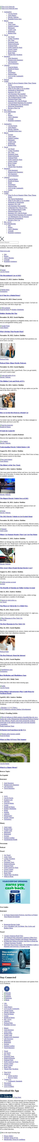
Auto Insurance (13, 58)
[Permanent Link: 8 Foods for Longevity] (6, 425)
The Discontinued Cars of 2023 (10, 275)
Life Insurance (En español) (17, 94)
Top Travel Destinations (15, 87)
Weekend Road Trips (14, 99)
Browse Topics (13, 1077)
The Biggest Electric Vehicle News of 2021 (14, 498)
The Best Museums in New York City (12, 624)
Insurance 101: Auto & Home (17, 101)
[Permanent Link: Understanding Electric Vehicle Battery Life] (4, 441)
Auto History (12, 15)
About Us (7, 1074)
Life (5, 1003)
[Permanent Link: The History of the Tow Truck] (6, 459)
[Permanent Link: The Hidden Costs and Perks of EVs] (7, 375)
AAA (6, 796)
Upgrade (11, 119)
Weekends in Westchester (16, 90)
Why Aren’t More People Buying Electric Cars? (16, 568)
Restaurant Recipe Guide (12, 924)
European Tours (13, 42)
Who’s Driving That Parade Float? (12, 331)
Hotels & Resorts (13, 44)
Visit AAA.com (5, 251)
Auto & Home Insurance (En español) (20, 103)
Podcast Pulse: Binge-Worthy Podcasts (13, 363)
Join (9, 113)
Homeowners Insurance (15, 60)
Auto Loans (12, 24)
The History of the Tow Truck (10, 465)
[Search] (1, 236)
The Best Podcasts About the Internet (12, 655)
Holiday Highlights (18, 309)
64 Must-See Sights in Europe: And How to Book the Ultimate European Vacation (21, 942)
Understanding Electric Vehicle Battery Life (15, 447)
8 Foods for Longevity (7, 431)
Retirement (11, 31)
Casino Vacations (13, 38)
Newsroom (7, 1083)
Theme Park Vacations (15, 54)
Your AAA (7, 1072)
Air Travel (11, 37)
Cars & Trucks (12, 13)
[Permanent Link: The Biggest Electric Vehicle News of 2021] (7, 493)
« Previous (3, 707)
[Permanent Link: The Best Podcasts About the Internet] (7, 650)
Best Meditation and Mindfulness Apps (13, 675)
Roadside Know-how (15, 19)
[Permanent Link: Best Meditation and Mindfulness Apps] (6, 669)
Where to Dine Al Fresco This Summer (13, 739)
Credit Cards (12, 29)
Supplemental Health (10, 839)
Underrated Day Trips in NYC (17, 95)
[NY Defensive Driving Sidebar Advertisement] (15, 709)
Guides (6, 81)
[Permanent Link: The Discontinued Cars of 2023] (2, 270)
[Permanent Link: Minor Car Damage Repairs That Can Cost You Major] (3, 529)
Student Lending (13, 26)
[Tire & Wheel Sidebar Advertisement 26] (15, 973)
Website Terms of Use (11, 1138)
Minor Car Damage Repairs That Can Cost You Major (18, 534)
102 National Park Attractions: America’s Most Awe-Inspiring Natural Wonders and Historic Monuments (20, 938)
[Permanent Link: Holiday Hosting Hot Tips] (5, 308)
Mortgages (11, 28)
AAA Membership (10, 111)
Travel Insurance (13, 63)
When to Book (8, 876)
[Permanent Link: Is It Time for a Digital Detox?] (4, 290)
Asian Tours (8, 857)
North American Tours (15, 47)
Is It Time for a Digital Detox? (10, 295)
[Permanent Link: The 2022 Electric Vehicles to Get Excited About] (2, 511)
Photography (8, 816)
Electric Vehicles (13, 17)
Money (6, 21)
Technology (12, 72)
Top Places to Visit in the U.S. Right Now (14, 606)
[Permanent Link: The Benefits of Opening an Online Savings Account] (8, 582)
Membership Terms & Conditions (14, 1139)
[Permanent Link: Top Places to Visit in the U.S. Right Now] (8, 600)
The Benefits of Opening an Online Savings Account (17, 588)
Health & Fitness (13, 69)
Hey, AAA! (7, 110)
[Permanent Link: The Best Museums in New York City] (11, 618)
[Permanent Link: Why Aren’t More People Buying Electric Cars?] (7, 562)
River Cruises (12, 51)
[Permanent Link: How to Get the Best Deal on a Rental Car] (7, 407)
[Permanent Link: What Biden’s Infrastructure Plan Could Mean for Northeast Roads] (2, 686)
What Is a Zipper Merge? (8, 767)
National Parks (12, 46)
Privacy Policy (8, 1136)
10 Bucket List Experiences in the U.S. (13, 730)
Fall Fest (6, 801)
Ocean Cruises (12, 49)
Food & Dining (13, 67)
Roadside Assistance (14, 120)
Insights (6, 812)
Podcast (6, 79)
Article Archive (13, 1076)
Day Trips (11, 40)
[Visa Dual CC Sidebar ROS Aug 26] (15, 903)
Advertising (7, 1085)
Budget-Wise (12, 33)
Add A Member (13, 117)
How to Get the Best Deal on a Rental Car (14, 413)
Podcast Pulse (12, 74)
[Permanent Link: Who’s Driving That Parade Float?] (5, 326)
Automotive (8, 12)
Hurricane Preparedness (15, 106)
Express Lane (8, 800)
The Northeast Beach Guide (17, 97)
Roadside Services (10, 1025)
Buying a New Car (14, 108)
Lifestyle (7, 65)
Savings (10, 22)
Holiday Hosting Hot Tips (8, 313)
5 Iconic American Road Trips (13, 936)
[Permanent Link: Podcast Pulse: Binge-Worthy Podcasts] (7, 357)
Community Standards (15, 1081)
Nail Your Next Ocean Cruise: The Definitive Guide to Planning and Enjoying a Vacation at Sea (21, 945)
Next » (15, 707)
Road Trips (11, 53)
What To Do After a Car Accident (18, 88)
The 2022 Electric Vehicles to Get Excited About (16, 516)
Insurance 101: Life (14, 92)
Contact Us (7, 1079)
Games (10, 78)
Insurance (7, 56)
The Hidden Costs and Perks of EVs (12, 381)
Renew (10, 115)
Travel (6, 35)
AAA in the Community (15, 76)
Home (10, 70)
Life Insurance (12, 62)
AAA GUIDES (9, 1086)
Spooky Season (9, 817)
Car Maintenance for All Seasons (18, 104)
